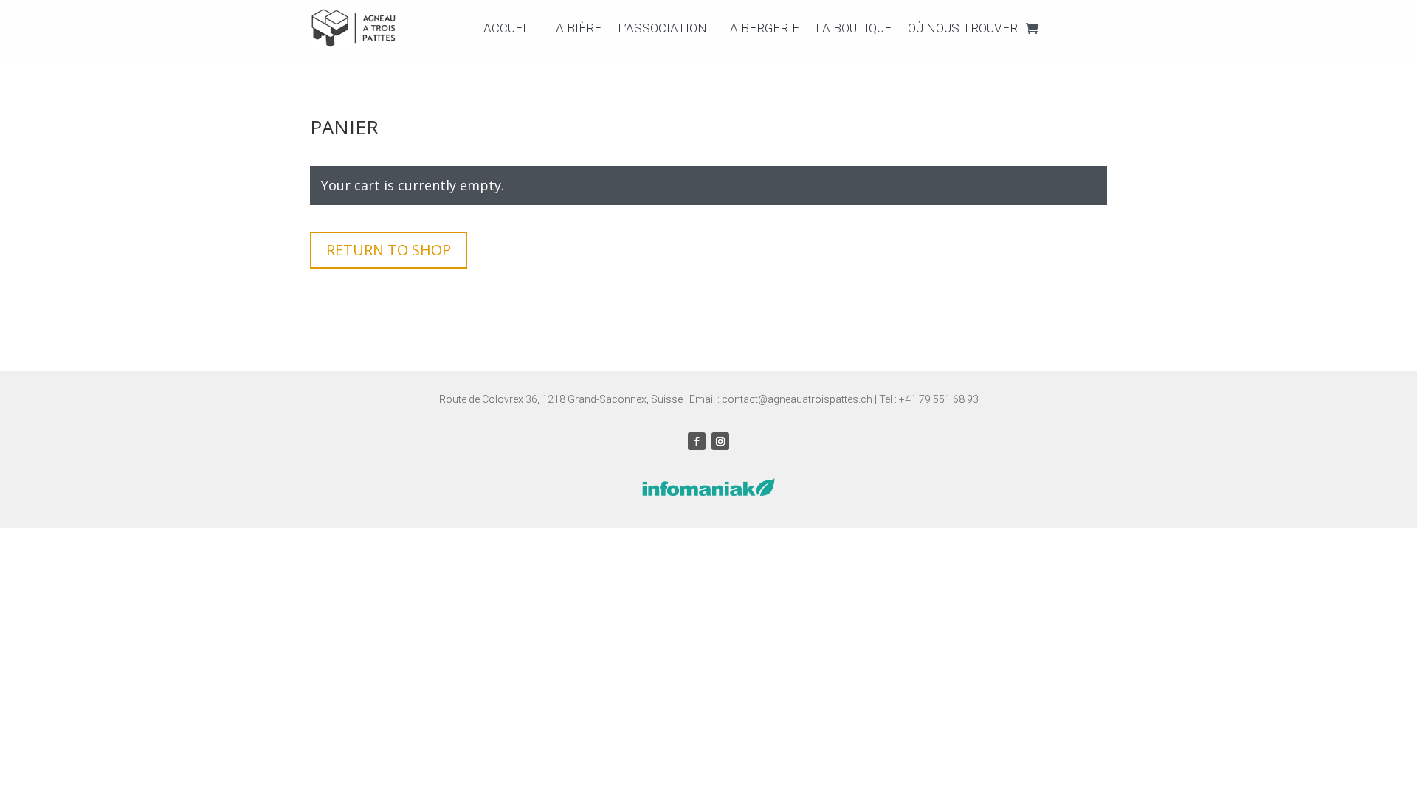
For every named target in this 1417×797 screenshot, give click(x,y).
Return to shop (388, 250)
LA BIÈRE (575, 28)
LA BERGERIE (761, 28)
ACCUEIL (508, 28)
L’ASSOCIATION (662, 28)
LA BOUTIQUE (854, 28)
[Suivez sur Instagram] (720, 441)
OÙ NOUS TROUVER (963, 28)
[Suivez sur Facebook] (697, 441)
